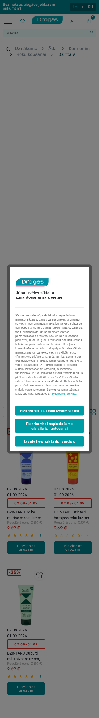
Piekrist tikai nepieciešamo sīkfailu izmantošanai (49, 425)
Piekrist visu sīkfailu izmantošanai (49, 410)
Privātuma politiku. (64, 394)
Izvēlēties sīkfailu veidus (49, 441)
